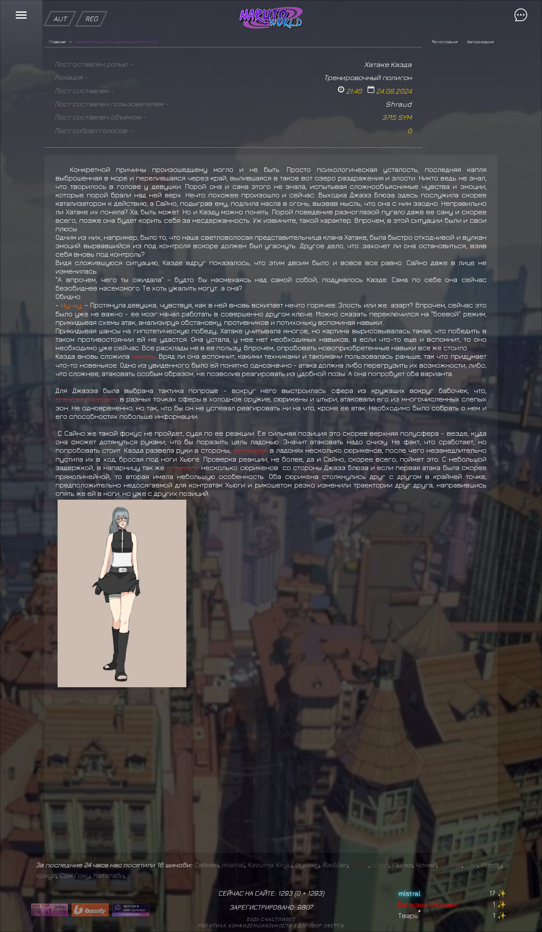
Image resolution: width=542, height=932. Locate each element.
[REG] (91, 4)
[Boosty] (90, 909)
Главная (57, 41)
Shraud (398, 104)
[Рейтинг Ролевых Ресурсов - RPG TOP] (49, 909)
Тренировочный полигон (368, 77)
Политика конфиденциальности (245, 925)
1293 (314, 893)
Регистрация (444, 41)
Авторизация (480, 41)
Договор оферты (321, 925)
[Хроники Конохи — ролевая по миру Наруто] (130, 909)
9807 (304, 907)
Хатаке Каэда (388, 64)
